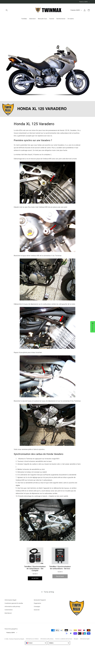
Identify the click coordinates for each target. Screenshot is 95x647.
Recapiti (76, 638)
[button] (7, 10)
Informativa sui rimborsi (32, 638)
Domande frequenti (40, 600)
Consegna (37, 606)
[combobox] (36, 643)
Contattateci (9, 609)
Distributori (8, 613)
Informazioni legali (10, 600)
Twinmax (11, 639)
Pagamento (37, 603)
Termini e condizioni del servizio (63, 638)
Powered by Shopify (19, 639)
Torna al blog (49, 592)
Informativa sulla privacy (12, 606)
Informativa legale (85, 638)
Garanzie (37, 609)
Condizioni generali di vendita (14, 603)
